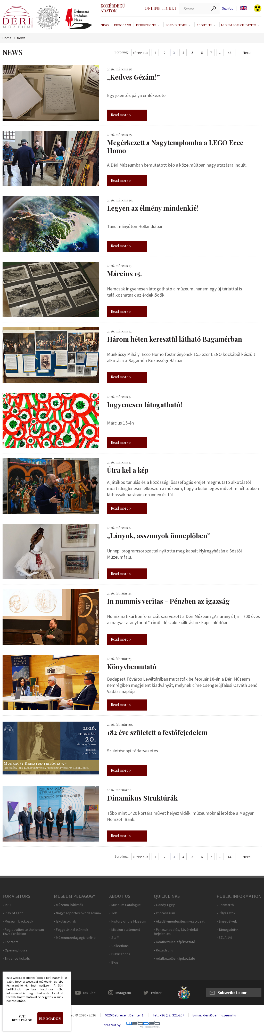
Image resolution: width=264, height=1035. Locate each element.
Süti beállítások (22, 1018)
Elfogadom (50, 1018)
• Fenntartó (225, 905)
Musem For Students (238, 25)
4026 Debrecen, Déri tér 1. (124, 1015)
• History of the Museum (127, 921)
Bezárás (63, 979)
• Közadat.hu (163, 950)
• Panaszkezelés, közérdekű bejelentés (176, 931)
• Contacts (11, 942)
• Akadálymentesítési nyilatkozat (179, 921)
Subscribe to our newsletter (232, 993)
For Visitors (176, 25)
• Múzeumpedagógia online (75, 937)
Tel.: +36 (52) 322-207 (168, 1015)
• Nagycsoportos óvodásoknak (78, 913)
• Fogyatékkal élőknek (71, 929)
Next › (247, 52)
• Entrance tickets (16, 958)
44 (229, 52)
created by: (112, 1025)
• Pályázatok (226, 913)
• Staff (114, 937)
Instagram (123, 992)
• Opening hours (15, 950)
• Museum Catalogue (125, 905)
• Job (113, 913)
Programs (122, 25)
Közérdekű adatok (113, 8)
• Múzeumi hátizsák (68, 905)
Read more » (121, 114)
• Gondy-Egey (164, 905)
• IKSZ (7, 905)
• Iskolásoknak (65, 921)
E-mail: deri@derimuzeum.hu (214, 1015)
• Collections (119, 946)
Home (7, 38)
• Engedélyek (227, 921)
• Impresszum (164, 913)
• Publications (119, 954)
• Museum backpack (18, 921)
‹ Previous (140, 52)
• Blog (113, 962)
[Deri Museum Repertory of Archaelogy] (48, 17)
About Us (204, 25)
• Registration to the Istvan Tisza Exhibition (23, 931)
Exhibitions (146, 25)
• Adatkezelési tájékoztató (174, 942)
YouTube (89, 992)
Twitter (156, 992)
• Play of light (13, 913)
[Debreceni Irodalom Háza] (79, 18)
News (105, 25)
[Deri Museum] (17, 17)
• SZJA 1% (225, 937)
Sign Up (228, 8)
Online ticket (161, 8)
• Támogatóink (227, 929)
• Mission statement (124, 929)
